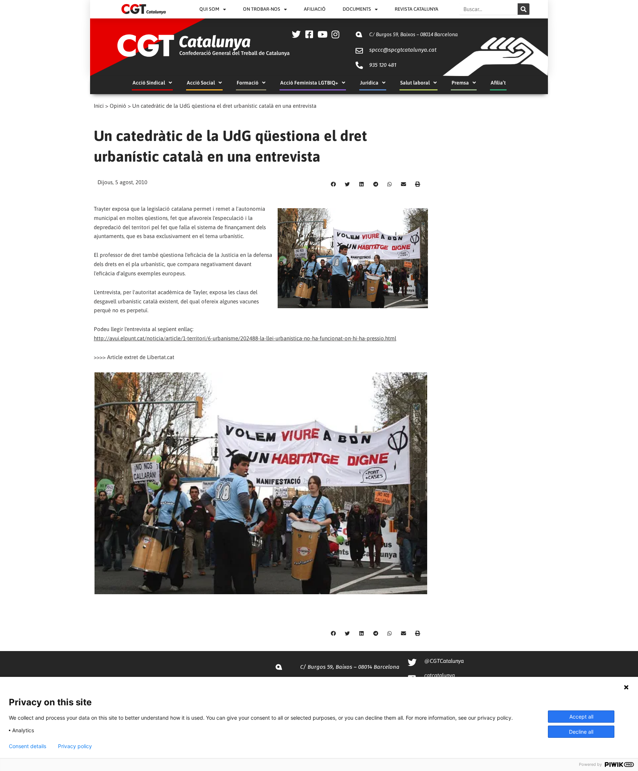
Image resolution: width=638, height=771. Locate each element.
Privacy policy (75, 746)
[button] (333, 184)
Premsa (460, 83)
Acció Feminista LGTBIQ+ (309, 83)
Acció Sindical (149, 83)
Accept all (581, 716)
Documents (357, 9)
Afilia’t (498, 83)
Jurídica (369, 83)
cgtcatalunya (439, 675)
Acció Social (201, 83)
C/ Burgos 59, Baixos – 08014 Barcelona (413, 34)
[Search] (523, 9)
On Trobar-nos (261, 9)
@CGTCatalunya (444, 661)
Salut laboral (415, 83)
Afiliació (315, 9)
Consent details (27, 746)
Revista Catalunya (416, 9)
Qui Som (209, 9)
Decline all (581, 732)
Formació (247, 83)
